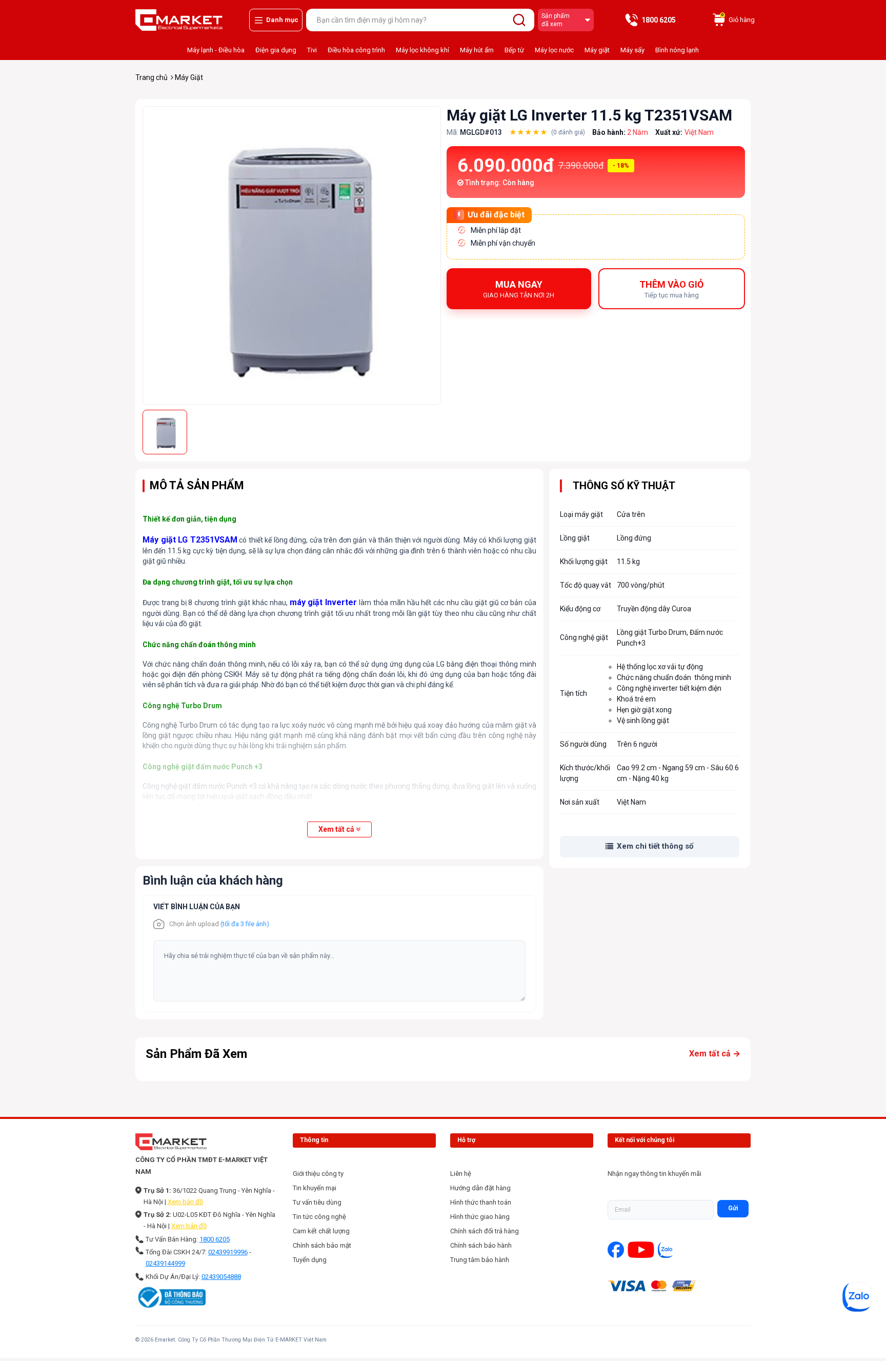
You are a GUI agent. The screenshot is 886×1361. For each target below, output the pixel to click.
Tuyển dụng (310, 1260)
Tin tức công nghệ (319, 1216)
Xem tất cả (336, 829)
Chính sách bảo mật (322, 1245)
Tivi (312, 50)
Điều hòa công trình (356, 50)
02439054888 (221, 1276)
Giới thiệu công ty (318, 1173)
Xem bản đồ (185, 1202)
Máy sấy (632, 50)
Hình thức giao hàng (480, 1216)
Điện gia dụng (275, 50)
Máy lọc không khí (422, 50)
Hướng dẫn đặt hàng (480, 1188)
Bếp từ (514, 50)
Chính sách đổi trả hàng (484, 1231)
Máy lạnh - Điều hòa (216, 50)
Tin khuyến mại (314, 1188)
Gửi (733, 1208)
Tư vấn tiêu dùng (317, 1202)
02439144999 (165, 1263)
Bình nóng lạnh (677, 50)
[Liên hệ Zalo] (857, 1297)
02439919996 (228, 1252)
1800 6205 (214, 1239)
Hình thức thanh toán (480, 1202)
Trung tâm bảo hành (479, 1260)
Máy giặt (597, 50)
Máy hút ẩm (477, 50)
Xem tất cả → (714, 1053)
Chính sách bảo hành (481, 1245)
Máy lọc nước (554, 50)
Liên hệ (460, 1173)
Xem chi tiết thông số (655, 846)
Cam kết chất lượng (321, 1231)
